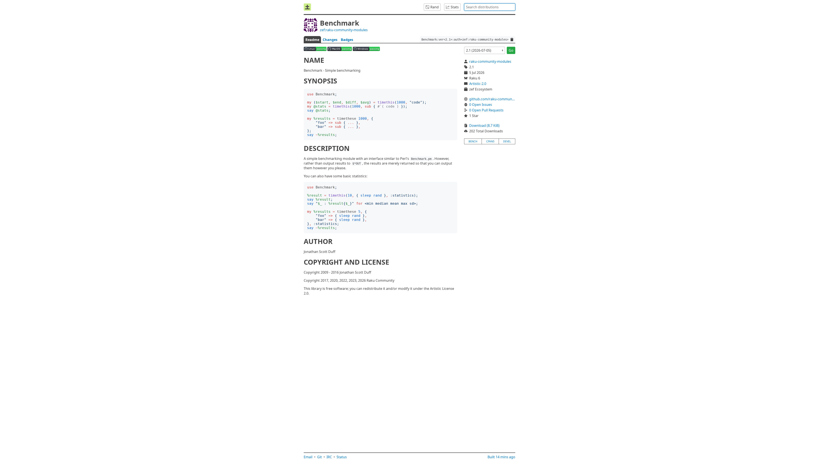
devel (507, 141)
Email (308, 457)
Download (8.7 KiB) (484, 125)
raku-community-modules (490, 61)
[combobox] (489, 7)
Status (342, 457)
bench (473, 141)
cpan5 (490, 141)
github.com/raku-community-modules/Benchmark (492, 99)
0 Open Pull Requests (486, 110)
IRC (329, 457)
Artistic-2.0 (477, 83)
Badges (347, 39)
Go (511, 50)
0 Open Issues (480, 104)
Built (501, 457)
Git (319, 457)
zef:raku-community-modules (344, 30)
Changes (330, 39)
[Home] (307, 7)
